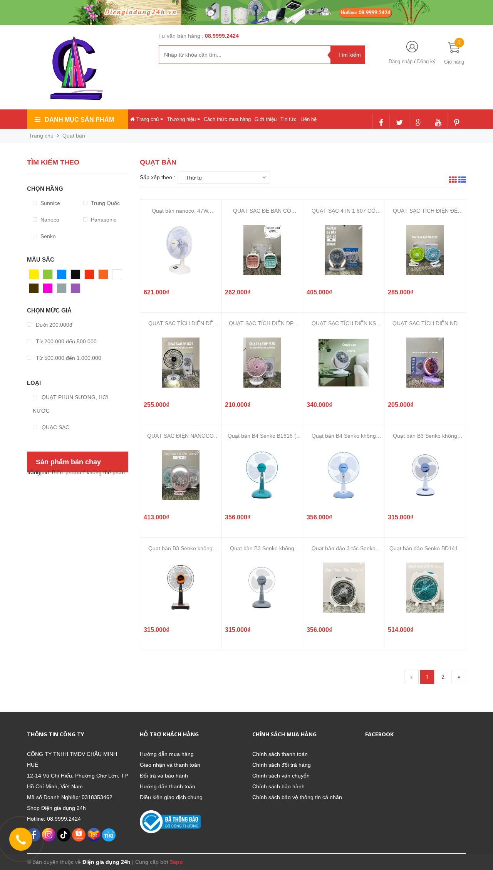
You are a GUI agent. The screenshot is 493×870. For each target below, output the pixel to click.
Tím (75, 290)
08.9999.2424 (222, 36)
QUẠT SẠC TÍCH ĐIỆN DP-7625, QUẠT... (262, 323)
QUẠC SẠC (54, 427)
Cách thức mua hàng (227, 119)
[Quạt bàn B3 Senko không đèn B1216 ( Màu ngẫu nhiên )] (425, 475)
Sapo (176, 862)
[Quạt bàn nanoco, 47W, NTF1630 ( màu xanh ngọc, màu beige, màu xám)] (180, 250)
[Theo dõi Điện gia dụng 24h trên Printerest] (456, 123)
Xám (62, 290)
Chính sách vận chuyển (281, 776)
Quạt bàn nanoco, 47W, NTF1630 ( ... (181, 211)
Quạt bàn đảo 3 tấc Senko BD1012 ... (344, 548)
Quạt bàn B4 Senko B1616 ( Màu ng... (262, 436)
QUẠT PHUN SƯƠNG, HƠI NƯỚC (71, 404)
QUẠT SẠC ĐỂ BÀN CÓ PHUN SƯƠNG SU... (262, 211)
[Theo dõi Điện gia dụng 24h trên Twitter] (399, 123)
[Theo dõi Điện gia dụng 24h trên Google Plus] (419, 123)
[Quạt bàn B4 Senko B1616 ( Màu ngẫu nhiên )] (262, 475)
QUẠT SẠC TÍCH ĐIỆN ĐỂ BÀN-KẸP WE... (425, 211)
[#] (246, 12)
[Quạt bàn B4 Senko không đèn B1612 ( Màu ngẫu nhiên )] (343, 475)
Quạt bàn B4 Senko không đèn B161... (344, 436)
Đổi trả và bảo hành (164, 776)
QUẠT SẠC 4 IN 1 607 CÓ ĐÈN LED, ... (344, 211)
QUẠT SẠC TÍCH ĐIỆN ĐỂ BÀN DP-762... (180, 323)
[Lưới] (453, 181)
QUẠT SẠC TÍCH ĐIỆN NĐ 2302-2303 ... (425, 323)
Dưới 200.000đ (53, 325)
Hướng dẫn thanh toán (167, 786)
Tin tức (288, 119)
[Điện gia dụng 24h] (77, 68)
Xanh (49, 276)
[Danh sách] (462, 181)
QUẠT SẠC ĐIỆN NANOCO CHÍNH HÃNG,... (180, 436)
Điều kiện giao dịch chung (171, 797)
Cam (104, 276)
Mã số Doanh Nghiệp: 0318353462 (69, 797)
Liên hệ (308, 119)
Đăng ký (426, 61)
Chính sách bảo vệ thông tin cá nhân (297, 797)
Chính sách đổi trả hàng (281, 765)
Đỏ (88, 276)
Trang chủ (147, 119)
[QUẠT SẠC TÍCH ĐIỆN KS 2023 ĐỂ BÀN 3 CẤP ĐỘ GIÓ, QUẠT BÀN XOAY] (343, 362)
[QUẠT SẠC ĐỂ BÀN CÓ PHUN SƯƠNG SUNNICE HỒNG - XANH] (262, 250)
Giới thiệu (266, 119)
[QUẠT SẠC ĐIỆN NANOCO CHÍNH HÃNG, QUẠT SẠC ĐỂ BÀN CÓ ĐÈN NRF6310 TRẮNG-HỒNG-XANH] (180, 475)
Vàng (35, 276)
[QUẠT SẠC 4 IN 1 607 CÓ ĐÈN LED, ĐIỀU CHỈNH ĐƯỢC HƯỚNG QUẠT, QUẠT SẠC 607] (343, 250)
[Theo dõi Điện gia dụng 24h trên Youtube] (438, 123)
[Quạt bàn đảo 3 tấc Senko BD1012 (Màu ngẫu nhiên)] (343, 587)
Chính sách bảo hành (278, 786)
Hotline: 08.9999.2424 (54, 819)
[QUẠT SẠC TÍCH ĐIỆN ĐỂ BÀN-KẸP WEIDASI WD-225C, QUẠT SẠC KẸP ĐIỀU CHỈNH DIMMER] (425, 250)
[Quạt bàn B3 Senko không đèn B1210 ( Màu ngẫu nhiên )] (180, 587)
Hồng (49, 290)
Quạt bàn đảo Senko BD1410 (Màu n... (425, 548)
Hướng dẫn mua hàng (167, 754)
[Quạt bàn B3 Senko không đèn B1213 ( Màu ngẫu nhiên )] (262, 587)
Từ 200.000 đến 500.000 (65, 341)
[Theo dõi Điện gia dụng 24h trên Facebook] (381, 123)
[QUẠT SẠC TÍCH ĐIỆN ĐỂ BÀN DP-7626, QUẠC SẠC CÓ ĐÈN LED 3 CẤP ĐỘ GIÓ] (180, 362)
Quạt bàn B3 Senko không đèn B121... (425, 436)
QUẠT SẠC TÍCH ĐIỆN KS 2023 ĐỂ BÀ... (344, 323)
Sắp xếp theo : (157, 177)
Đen (76, 276)
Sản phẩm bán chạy (68, 462)
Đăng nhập (401, 61)
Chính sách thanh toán (280, 754)
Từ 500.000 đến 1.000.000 (67, 358)
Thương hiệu (182, 119)
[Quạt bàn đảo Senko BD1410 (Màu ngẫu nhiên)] (425, 587)
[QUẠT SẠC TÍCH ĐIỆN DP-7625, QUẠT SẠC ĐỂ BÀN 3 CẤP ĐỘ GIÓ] (262, 362)
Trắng (119, 276)
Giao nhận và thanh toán (170, 765)
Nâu (34, 290)
